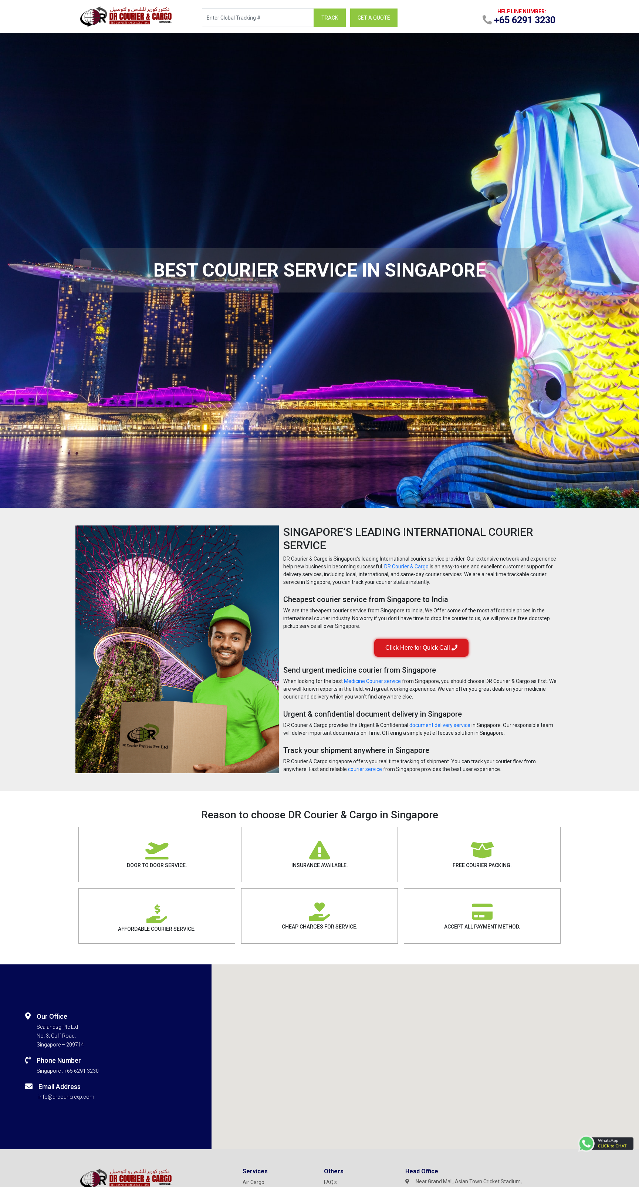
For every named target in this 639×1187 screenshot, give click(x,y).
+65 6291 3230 (81, 1071)
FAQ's (330, 1182)
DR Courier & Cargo (406, 566)
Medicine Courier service (372, 681)
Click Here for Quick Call (418, 648)
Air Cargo (253, 1182)
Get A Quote (374, 18)
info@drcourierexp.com (66, 1097)
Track (329, 18)
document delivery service (439, 725)
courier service (365, 769)
